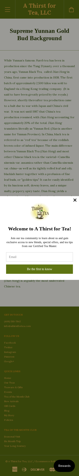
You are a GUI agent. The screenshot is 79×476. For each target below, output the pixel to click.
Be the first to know (39, 269)
